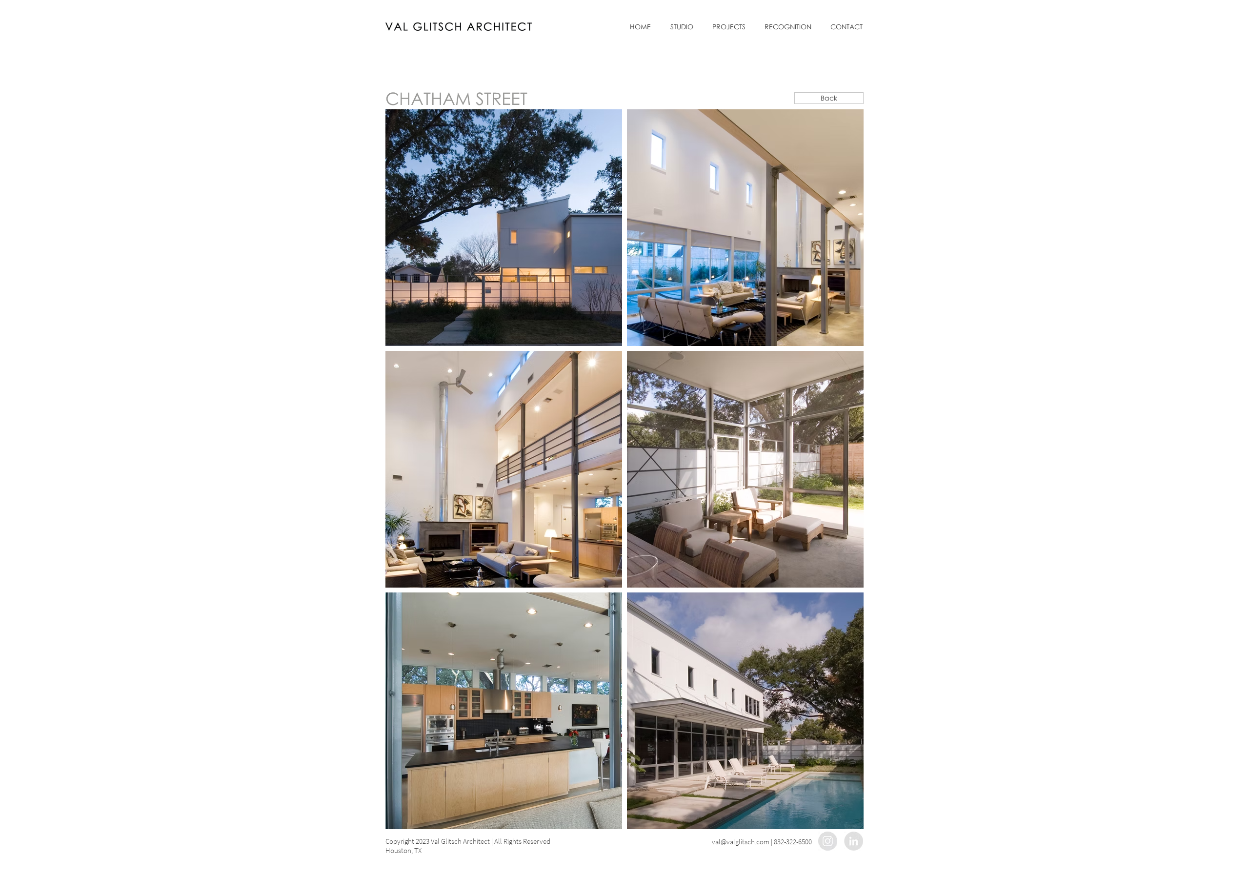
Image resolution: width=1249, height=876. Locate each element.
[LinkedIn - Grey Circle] (853, 841)
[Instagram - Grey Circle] (827, 841)
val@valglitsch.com (740, 841)
